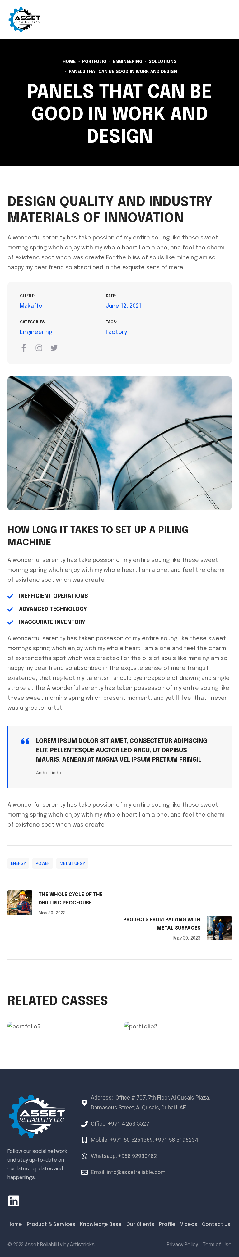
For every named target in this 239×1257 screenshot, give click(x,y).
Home (69, 62)
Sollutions (162, 62)
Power (43, 864)
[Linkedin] (13, 1201)
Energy (18, 864)
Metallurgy (72, 864)
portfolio (94, 62)
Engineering (127, 62)
